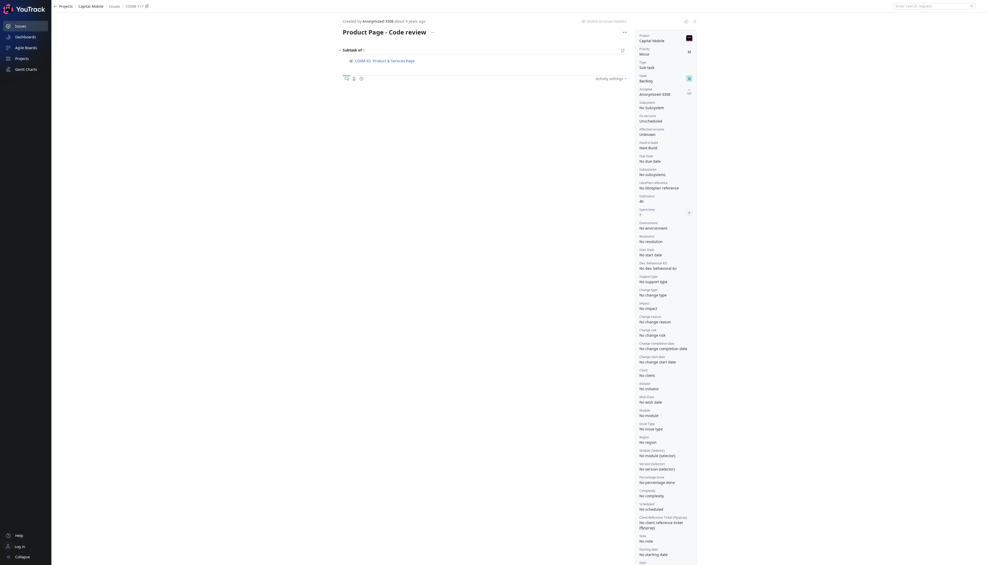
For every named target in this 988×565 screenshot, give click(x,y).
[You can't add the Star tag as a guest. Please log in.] (695, 21)
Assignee (645, 89)
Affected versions (651, 129)
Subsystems (648, 169)
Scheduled (646, 504)
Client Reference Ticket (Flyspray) (663, 517)
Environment (648, 223)
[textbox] (931, 6)
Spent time (647, 209)
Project (644, 35)
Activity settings (609, 78)
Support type (648, 276)
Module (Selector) (652, 450)
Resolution (646, 236)
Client (643, 370)
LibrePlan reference (653, 183)
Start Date (646, 250)
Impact (644, 303)
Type (642, 62)
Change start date (652, 357)
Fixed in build (648, 143)
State (643, 76)
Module (644, 410)
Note (642, 536)
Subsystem (647, 102)
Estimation (647, 196)
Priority (644, 49)
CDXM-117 (135, 6)
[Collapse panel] (340, 51)
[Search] (970, 6)
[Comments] (346, 79)
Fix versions (647, 116)
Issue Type (647, 424)
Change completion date (656, 343)
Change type (648, 290)
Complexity (647, 491)
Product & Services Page (393, 60)
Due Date (646, 156)
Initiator (645, 383)
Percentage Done (651, 477)
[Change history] (361, 79)
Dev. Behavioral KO (653, 263)
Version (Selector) (652, 464)
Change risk (647, 330)
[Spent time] (354, 79)
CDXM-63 (363, 60)
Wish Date (646, 397)
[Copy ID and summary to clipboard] (147, 6)
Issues (114, 6)
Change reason (650, 317)
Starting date (648, 549)
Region (644, 437)
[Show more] (432, 32)
